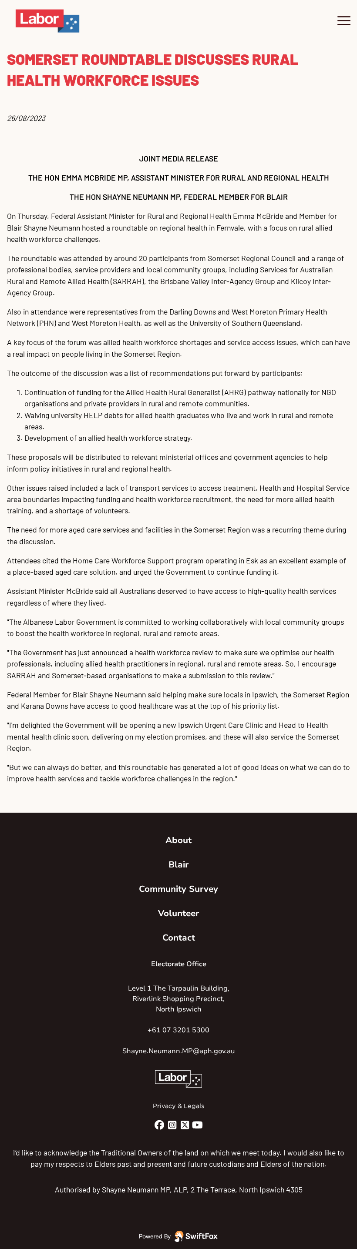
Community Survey (178, 889)
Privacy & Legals (178, 1105)
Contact (178, 938)
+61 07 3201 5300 (178, 1030)
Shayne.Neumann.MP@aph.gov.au (178, 1051)
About (178, 840)
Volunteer (178, 913)
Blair (178, 865)
